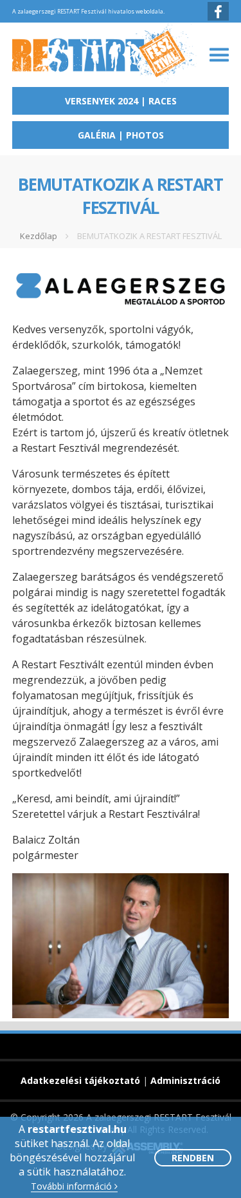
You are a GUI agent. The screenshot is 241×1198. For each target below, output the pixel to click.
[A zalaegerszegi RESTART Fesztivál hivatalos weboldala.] (104, 80)
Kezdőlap (38, 236)
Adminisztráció (185, 1080)
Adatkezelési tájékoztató (80, 1080)
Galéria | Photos (121, 135)
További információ (72, 1186)
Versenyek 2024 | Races (121, 101)
